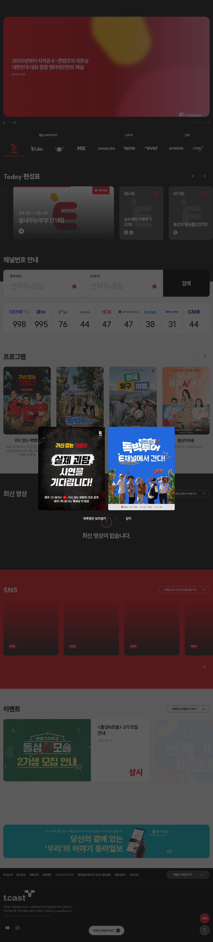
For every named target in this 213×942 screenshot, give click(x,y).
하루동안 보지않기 (94, 518)
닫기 (128, 518)
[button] (105, 422)
